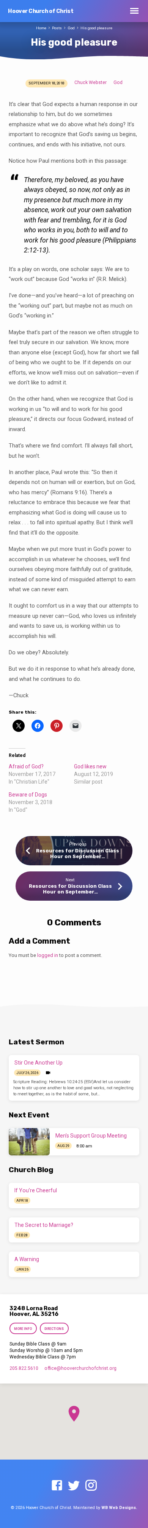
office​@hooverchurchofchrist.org (80, 1368)
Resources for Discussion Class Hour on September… (77, 853)
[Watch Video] (48, 1072)
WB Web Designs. (119, 1507)
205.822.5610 (23, 1368)
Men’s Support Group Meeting (91, 1136)
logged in (47, 955)
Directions (54, 1329)
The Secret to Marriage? (43, 1225)
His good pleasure (96, 28)
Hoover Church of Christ (40, 11)
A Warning (26, 1259)
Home (41, 28)
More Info (23, 1329)
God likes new (90, 766)
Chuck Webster (90, 82)
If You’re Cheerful (35, 1190)
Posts (57, 28)
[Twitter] (74, 1486)
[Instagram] (91, 1486)
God (71, 28)
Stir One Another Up (38, 1063)
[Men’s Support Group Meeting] (29, 1141)
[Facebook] (57, 1486)
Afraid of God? (26, 766)
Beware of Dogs (28, 795)
